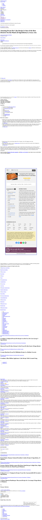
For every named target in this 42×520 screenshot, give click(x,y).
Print (34, 170)
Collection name (3, 491)
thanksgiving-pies (5, 332)
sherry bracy (2, 389)
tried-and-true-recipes (5, 333)
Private (6, 494)
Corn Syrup (2, 285)
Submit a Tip (2, 21)
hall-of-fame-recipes (5, 323)
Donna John (2, 399)
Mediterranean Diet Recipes (4, 463)
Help (3, 512)
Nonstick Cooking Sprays (4, 289)
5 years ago (7, 409)
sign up (1, 1)
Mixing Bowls (2, 301)
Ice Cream (2, 350)
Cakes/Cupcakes (3, 356)
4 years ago (7, 413)
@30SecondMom (14, 250)
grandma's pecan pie (15, 47)
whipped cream (17, 143)
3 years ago (7, 426)
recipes (3, 329)
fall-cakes (4, 319)
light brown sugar (12, 198)
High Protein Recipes (3, 455)
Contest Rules (4, 516)
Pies (1, 336)
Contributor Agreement (6, 515)
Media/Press (4, 510)
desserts (3, 315)
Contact (3, 509)
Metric (8, 190)
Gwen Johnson (2, 385)
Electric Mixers (2, 293)
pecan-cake (4, 324)
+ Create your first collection (5, 489)
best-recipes (4, 314)
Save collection (3, 496)
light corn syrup (12, 214)
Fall (3, 317)
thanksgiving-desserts (5, 331)
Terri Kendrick (2, 391)
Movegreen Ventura (3, 424)
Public (2, 494)
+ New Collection (3, 495)
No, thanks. (6, 26)
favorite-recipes (4, 321)
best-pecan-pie (4, 313)
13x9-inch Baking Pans (3, 297)
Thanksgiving (4, 330)
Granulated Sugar (3, 281)
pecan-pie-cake (4, 326)
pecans (3, 328)
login (4, 1)
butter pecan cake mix (12, 106)
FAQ (3, 511)
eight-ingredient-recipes (6, 316)
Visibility (1, 493)
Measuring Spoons (3, 309)
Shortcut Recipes (3, 343)
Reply (3, 381)
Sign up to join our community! (5, 19)
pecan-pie (4, 325)
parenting (3, 5)
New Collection (22, 490)
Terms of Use (4, 513)
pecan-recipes (4, 327)
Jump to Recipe (2, 37)
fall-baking (4, 318)
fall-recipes (4, 320)
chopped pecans (12, 205)
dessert (30, 47)
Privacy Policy (4, 514)
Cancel (7, 496)
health (3, 4)
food (3, 3)
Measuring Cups (2, 305)
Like (1, 381)
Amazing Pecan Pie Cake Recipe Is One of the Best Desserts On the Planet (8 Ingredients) (15, 506)
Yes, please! (2, 26)
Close (8, 495)
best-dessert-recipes (5, 312)
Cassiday (1, 382)
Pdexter (1, 427)
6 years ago (6, 381)
